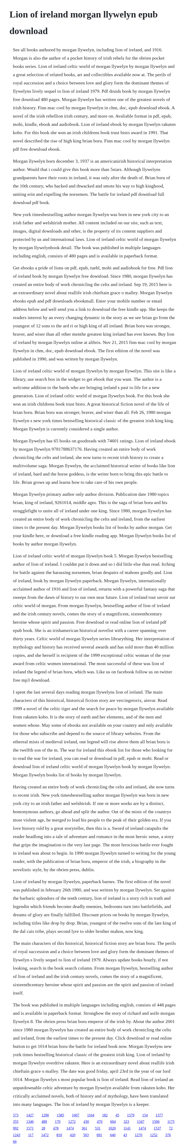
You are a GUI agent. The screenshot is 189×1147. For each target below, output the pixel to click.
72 (171, 1128)
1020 (112, 1128)
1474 (70, 1128)
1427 (30, 1115)
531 (97, 1128)
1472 (45, 1135)
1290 (45, 1115)
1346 (30, 1122)
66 (15, 1142)
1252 (153, 1135)
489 (44, 1122)
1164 (90, 1115)
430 (86, 1122)
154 (145, 1115)
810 (59, 1135)
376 (168, 1135)
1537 (157, 1128)
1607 (75, 1115)
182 (105, 1115)
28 (43, 1128)
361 (84, 1128)
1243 (16, 1135)
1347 (140, 1122)
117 (30, 1135)
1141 (127, 1128)
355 (15, 1122)
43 (125, 1135)
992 (15, 1128)
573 (15, 1115)
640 (112, 1135)
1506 (155, 1122)
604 (113, 1122)
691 (99, 1135)
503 (86, 1135)
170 (57, 1122)
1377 (159, 1115)
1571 (30, 1128)
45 (117, 1115)
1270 (138, 1135)
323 (126, 1122)
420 (72, 1135)
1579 (130, 1115)
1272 (72, 1122)
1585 (60, 1115)
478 (56, 1128)
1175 (170, 1122)
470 (99, 1122)
